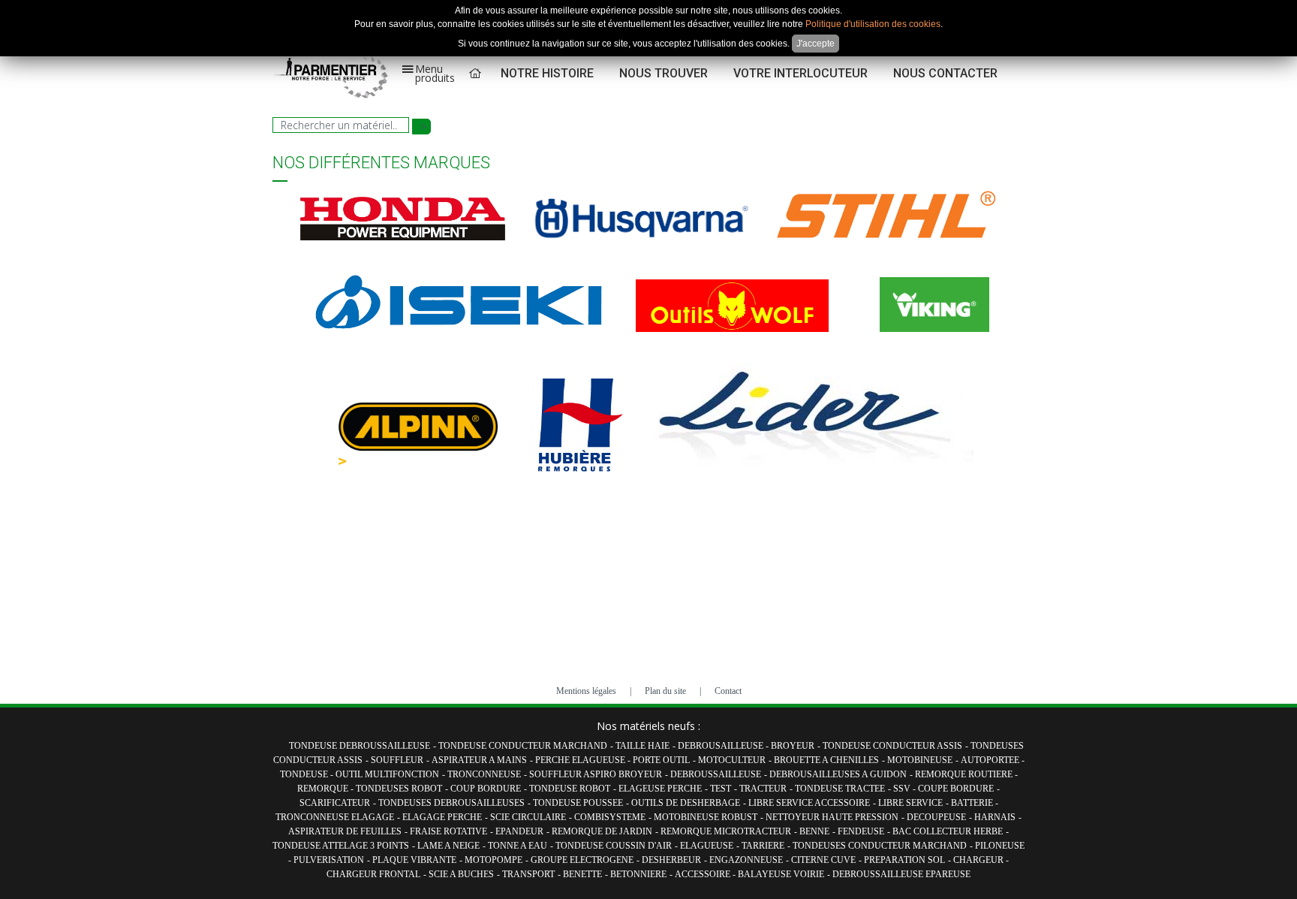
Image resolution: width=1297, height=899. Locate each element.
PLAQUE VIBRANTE (414, 860)
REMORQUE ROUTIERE (965, 774)
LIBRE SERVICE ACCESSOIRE (809, 803)
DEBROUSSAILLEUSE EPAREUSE (901, 874)
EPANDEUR (519, 831)
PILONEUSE (1000, 845)
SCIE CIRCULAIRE (528, 817)
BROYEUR (792, 746)
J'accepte (815, 43)
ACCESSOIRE (704, 874)
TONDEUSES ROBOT (399, 788)
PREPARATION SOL (904, 860)
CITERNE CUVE (823, 860)
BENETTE (582, 874)
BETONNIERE (638, 874)
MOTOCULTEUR (732, 760)
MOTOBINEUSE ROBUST (705, 817)
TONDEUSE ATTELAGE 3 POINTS (340, 845)
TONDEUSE (305, 774)
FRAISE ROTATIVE (448, 831)
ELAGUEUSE (706, 845)
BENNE (814, 831)
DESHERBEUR (671, 860)
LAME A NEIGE (448, 845)
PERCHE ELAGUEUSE (581, 760)
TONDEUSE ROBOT (569, 788)
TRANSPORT (528, 874)
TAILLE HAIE (642, 746)
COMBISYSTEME (609, 817)
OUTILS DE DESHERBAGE (685, 803)
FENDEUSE (861, 831)
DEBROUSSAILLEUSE (715, 774)
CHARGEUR (979, 860)
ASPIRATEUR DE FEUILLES (345, 831)
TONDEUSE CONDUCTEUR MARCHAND (522, 746)
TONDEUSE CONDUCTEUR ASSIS (892, 746)
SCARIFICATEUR (334, 803)
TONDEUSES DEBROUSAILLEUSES (451, 803)
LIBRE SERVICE (910, 803)
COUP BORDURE (485, 788)
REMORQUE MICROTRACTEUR (726, 831)
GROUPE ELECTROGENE (582, 860)
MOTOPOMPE (493, 860)
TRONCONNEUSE (484, 774)
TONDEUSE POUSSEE (578, 803)
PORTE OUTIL (661, 760)
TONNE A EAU (517, 845)
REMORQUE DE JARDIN (602, 831)
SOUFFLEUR (397, 760)
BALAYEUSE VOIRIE (781, 874)
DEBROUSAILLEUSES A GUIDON (838, 774)
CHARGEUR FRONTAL (373, 874)
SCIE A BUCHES (461, 874)
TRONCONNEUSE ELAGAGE (334, 817)
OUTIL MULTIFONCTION (387, 774)
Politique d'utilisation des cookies (872, 24)
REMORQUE (324, 788)
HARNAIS (995, 817)
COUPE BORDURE (956, 788)
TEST (720, 788)
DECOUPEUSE (936, 817)
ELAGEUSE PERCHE (660, 788)
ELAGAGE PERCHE (442, 817)
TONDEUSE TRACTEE (840, 788)
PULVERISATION (328, 860)
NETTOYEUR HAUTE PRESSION (832, 817)
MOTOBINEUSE (919, 760)
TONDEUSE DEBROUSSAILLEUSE (359, 746)
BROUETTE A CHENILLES (826, 760)
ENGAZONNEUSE (746, 860)
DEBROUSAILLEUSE (722, 746)
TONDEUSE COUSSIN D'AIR (613, 845)
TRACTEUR (763, 788)
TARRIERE (763, 845)
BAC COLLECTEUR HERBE (947, 831)
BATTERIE (973, 803)
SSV (903, 788)
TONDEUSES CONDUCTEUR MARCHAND (880, 845)
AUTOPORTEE (991, 760)
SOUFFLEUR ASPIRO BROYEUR (595, 774)
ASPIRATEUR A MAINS (479, 760)
